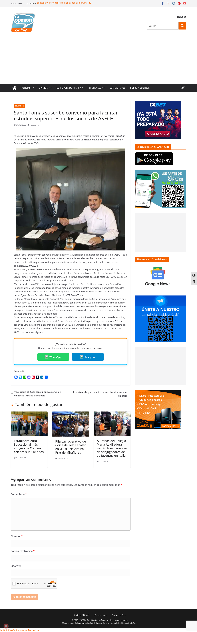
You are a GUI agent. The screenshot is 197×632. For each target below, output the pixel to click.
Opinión (43, 87)
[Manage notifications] (6, 626)
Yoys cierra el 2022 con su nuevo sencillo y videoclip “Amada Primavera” (37, 393)
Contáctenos (117, 87)
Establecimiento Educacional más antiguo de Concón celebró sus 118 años (29, 446)
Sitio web (16, 566)
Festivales (95, 87)
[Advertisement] (98, 60)
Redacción (34, 125)
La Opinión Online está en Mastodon (19, 630)
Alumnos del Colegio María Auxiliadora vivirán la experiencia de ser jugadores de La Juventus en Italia (112, 448)
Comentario (19, 494)
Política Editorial (81, 615)
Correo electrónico (23, 551)
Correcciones (100, 615)
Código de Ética (119, 615)
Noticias (25, 87)
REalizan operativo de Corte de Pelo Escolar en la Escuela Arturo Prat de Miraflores (70, 447)
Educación (19, 106)
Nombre (17, 536)
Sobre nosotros (140, 87)
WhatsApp (55, 356)
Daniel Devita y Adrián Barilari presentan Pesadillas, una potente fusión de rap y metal (82, 2)
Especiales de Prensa (68, 87)
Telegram (90, 356)
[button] (32, 88)
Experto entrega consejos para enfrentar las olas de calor (100, 393)
